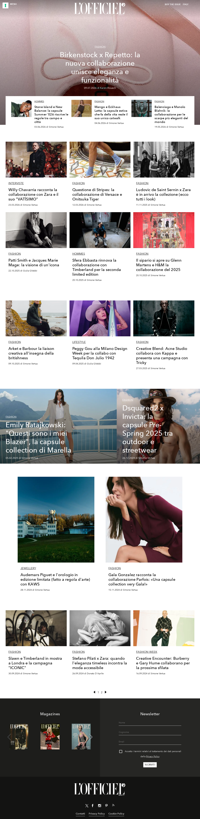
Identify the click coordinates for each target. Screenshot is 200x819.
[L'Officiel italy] (100, 9)
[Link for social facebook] (92, 806)
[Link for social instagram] (99, 806)
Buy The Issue (173, 4)
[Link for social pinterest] (106, 806)
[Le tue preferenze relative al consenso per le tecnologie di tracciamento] (5, 5)
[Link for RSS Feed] (113, 805)
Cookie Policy (116, 813)
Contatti (80, 813)
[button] (91, 737)
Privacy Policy (153, 756)
